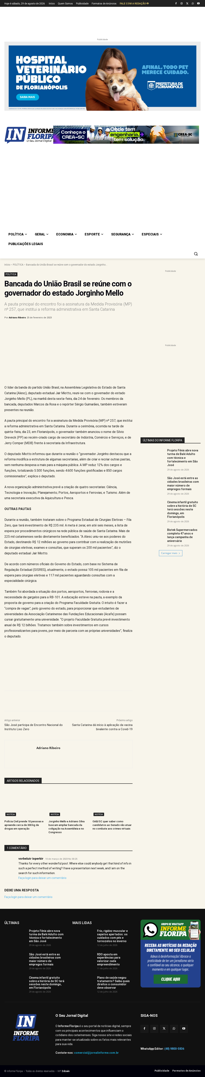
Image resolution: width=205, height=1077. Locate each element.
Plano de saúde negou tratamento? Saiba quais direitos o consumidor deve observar (113, 982)
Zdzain (65, 1071)
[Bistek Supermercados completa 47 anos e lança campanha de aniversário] (153, 536)
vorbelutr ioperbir (30, 858)
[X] (187, 3)
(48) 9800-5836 (174, 1048)
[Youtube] (198, 3)
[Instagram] (181, 3)
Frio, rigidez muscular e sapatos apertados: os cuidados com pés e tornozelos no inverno (112, 936)
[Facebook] (176, 3)
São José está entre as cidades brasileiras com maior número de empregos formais (183, 483)
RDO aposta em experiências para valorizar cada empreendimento (108, 959)
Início (7, 264)
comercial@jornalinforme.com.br (96, 1052)
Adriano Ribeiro (17, 317)
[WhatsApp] (192, 3)
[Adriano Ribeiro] (20, 754)
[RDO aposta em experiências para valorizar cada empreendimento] (83, 960)
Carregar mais (169, 553)
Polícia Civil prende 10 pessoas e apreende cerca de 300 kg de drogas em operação (23, 825)
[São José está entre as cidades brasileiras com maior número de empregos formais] (153, 484)
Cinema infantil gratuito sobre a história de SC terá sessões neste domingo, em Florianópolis (182, 509)
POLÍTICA (18, 264)
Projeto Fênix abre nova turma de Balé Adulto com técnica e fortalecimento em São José (182, 458)
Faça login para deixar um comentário (42, 878)
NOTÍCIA (11, 814)
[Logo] (27, 135)
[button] (196, 254)
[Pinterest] (71, 328)
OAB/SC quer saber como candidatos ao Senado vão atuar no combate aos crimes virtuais (112, 825)
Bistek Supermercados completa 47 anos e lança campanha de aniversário (182, 535)
